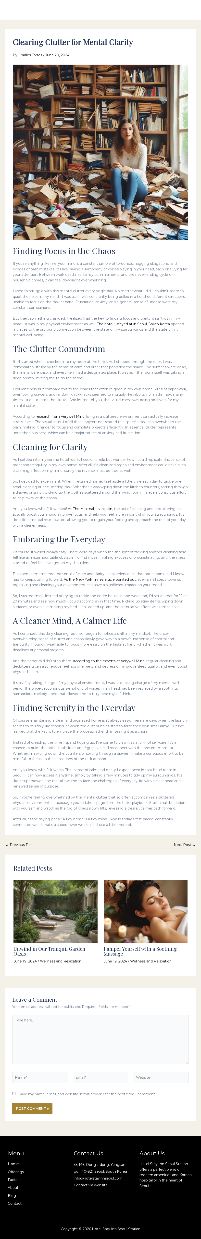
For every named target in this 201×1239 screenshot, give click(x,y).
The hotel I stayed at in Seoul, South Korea (133, 324)
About (13, 1187)
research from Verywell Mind (60, 416)
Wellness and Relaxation (60, 961)
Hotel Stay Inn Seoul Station (45, 10)
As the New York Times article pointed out (100, 579)
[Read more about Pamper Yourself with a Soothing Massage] (146, 911)
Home (13, 1164)
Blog (12, 1195)
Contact (15, 1203)
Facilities (15, 1180)
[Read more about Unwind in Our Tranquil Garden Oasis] (55, 911)
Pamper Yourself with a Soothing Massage (140, 951)
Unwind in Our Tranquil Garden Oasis (49, 951)
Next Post (185, 844)
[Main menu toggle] (188, 9)
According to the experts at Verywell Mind (109, 661)
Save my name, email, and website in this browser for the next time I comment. (87, 1094)
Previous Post (19, 844)
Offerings (16, 1172)
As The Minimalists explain (90, 509)
